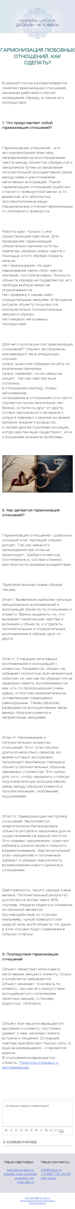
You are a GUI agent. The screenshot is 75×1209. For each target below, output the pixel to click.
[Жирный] (6, 1130)
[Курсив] (11, 1130)
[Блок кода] (41, 1130)
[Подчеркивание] (16, 1130)
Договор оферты (37, 1203)
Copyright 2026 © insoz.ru (37, 1198)
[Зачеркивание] (21, 1130)
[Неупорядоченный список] (31, 1130)
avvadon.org (24, 1178)
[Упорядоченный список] (26, 1130)
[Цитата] (36, 1130)
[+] (56, 1130)
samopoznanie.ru (20, 1170)
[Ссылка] (46, 1130)
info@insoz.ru (51, 1170)
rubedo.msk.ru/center (20, 1174)
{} (51, 1130)
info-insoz (48, 1178)
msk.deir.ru (25, 1182)
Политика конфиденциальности (37, 1201)
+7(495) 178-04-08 (55, 1174)
